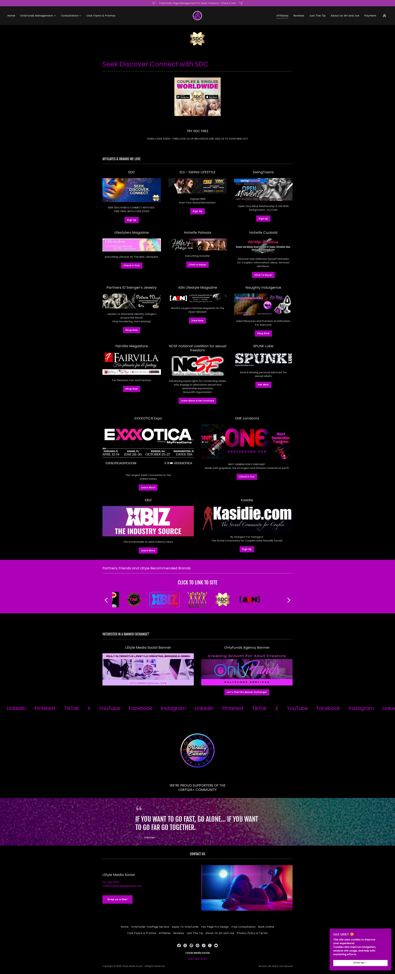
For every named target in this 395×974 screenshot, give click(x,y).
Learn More (148, 487)
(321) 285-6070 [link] (197, 959)
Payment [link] (370, 15)
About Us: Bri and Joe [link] (345, 15)
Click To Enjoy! (263, 275)
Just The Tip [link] (317, 15)
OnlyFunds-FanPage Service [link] (150, 927)
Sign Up (131, 220)
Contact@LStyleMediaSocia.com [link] (122, 886)
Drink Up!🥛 (360, 962)
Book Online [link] (266, 927)
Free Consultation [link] (243, 927)
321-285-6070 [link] (110, 882)
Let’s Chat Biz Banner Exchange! (247, 692)
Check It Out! (131, 265)
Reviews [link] (298, 15)
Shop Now (131, 330)
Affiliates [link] (282, 15)
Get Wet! (263, 384)
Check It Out (247, 476)
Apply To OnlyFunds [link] (185, 927)
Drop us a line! (117, 899)
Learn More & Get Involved (197, 400)
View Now (197, 320)
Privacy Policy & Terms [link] (252, 933)
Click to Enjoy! (197, 264)
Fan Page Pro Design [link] (215, 927)
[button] (38, 16)
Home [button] (125, 927)
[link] (197, 15)
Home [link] (11, 15)
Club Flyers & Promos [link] (100, 15)
